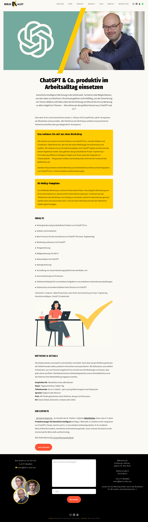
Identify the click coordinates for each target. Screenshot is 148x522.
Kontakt (111, 4)
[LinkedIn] (136, 4)
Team (101, 4)
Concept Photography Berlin (63, 438)
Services (60, 4)
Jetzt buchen (43, 447)
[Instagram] (133, 4)
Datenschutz (76, 518)
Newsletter (124, 4)
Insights (91, 4)
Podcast (80, 4)
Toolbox (51, 518)
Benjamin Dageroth (44, 418)
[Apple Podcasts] (139, 4)
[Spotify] (142, 4)
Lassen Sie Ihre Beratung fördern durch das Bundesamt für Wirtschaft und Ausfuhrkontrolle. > (122, 487)
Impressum (67, 518)
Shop (70, 4)
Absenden (74, 499)
